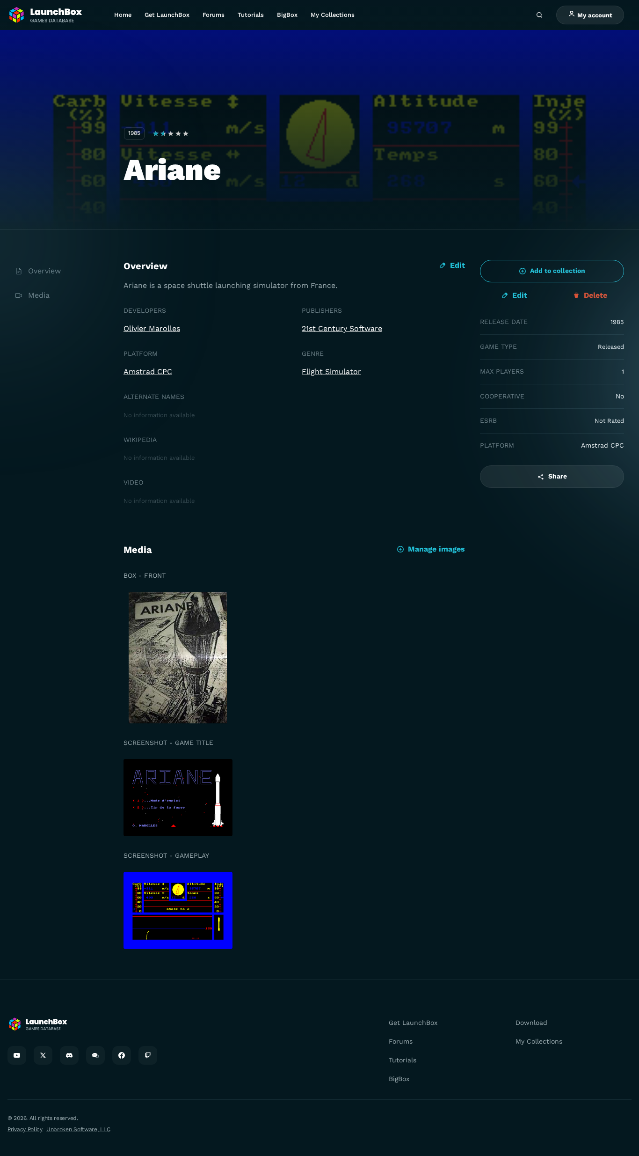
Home (122, 14)
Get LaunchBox (167, 14)
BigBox (287, 14)
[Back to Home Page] (44, 15)
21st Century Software (342, 328)
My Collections (333, 14)
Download (531, 1022)
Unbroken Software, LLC (78, 1129)
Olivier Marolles (151, 328)
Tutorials (251, 14)
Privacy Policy (25, 1129)
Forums (214, 14)
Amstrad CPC (147, 371)
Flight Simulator (331, 371)
